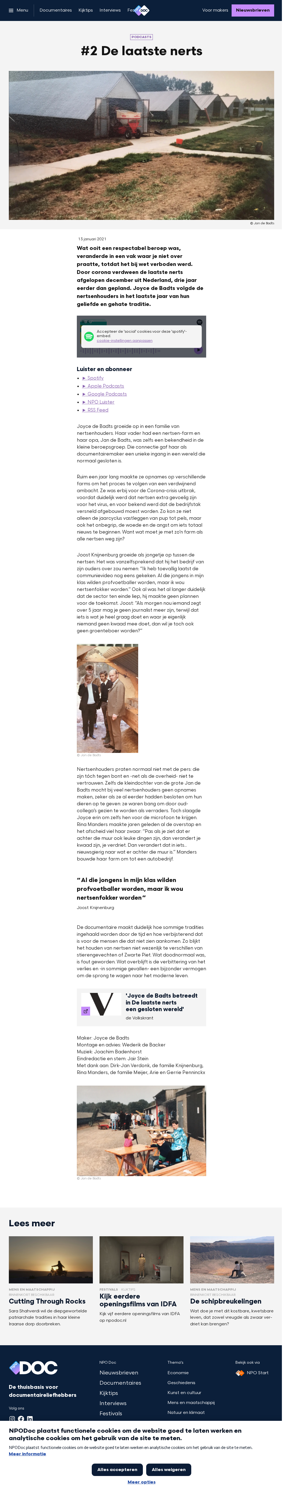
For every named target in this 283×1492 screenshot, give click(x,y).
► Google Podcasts (104, 394)
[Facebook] (21, 1419)
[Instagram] (12, 1419)
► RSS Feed (95, 410)
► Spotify (93, 378)
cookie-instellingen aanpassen (125, 341)
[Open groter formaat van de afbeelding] (107, 698)
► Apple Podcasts (103, 386)
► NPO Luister (98, 402)
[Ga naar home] (141, 10)
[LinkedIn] (30, 1419)
